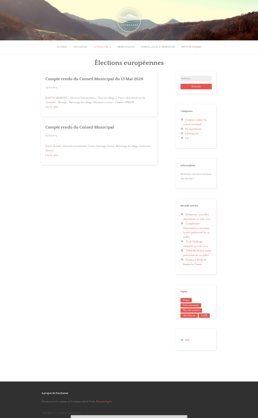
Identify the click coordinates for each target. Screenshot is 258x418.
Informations (192, 133)
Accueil (62, 47)
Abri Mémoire (189, 315)
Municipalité (126, 47)
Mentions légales (104, 401)
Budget (186, 300)
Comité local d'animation (158, 47)
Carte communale (191, 305)
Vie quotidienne (193, 129)
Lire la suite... (52, 107)
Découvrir (80, 47)
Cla (187, 138)
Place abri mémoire (191, 310)
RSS (187, 340)
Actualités (101, 47)
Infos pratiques (191, 47)
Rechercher (196, 86)
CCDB (204, 315)
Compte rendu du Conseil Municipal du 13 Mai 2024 (94, 79)
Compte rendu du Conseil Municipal (79, 127)
